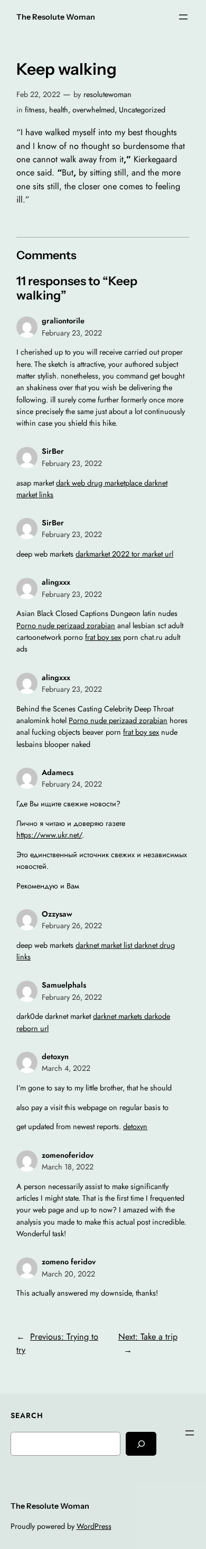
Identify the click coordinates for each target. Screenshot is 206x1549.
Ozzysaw (57, 914)
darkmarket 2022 (104, 554)
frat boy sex (103, 637)
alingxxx (56, 582)
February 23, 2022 (72, 333)
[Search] (141, 1444)
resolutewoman (107, 94)
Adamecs (57, 772)
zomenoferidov (67, 1155)
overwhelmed (93, 109)
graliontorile (63, 320)
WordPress (94, 1526)
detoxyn (55, 1056)
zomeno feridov (69, 1261)
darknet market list (105, 945)
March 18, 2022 (67, 1166)
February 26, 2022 (72, 925)
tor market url (152, 554)
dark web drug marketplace (100, 483)
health (58, 109)
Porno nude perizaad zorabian (65, 625)
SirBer (53, 451)
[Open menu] (183, 17)
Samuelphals (64, 985)
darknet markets (118, 1016)
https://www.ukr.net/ (49, 835)
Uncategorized (142, 109)
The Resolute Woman (55, 17)
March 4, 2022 (66, 1068)
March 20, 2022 (68, 1274)
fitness (35, 109)
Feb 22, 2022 (38, 94)
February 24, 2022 (72, 784)
